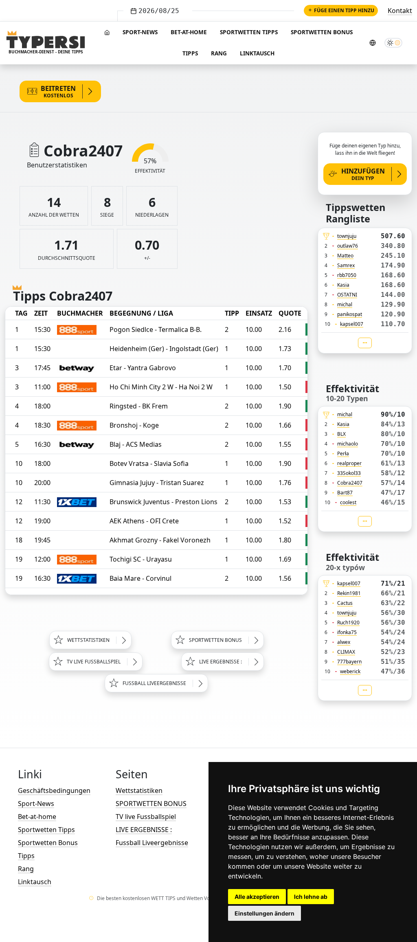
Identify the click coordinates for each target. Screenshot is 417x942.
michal (344, 304)
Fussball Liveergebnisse (152, 842)
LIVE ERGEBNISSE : (144, 829)
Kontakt (400, 10)
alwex (343, 642)
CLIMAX (346, 651)
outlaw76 (347, 245)
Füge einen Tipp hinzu (344, 10)
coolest (348, 502)
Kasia (343, 284)
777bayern (349, 661)
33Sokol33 (349, 473)
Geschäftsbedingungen (54, 790)
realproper (349, 463)
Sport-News (140, 32)
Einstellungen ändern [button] (264, 913)
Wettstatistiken (139, 790)
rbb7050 (346, 275)
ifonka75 (347, 632)
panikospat (349, 314)
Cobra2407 (349, 482)
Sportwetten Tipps (249, 32)
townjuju (346, 236)
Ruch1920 (348, 622)
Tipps (190, 53)
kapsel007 (351, 324)
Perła (343, 453)
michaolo (347, 443)
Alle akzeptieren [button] (257, 896)
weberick (350, 671)
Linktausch (257, 53)
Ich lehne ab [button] (310, 896)
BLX (341, 433)
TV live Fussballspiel (146, 816)
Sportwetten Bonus (322, 32)
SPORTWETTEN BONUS (151, 803)
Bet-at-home (189, 32)
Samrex (346, 265)
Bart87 (345, 492)
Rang (219, 53)
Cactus (345, 602)
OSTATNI (347, 294)
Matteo (345, 255)
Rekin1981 (349, 593)
